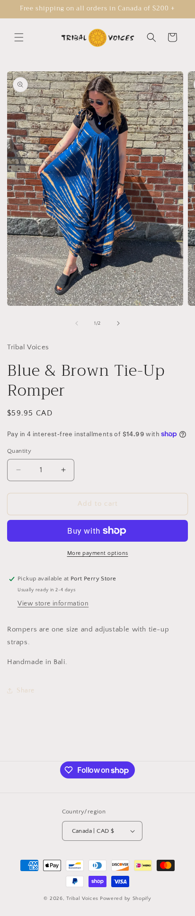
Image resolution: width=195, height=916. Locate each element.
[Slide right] (118, 323)
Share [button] (26, 690)
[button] (19, 37)
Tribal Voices (82, 898)
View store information (53, 603)
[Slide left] (76, 323)
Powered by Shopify (125, 898)
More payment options (97, 553)
